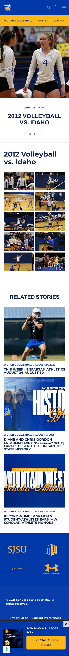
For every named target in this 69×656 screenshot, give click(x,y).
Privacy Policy (18, 618)
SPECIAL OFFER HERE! (50, 642)
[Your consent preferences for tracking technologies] (6, 649)
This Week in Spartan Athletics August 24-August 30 (34, 371)
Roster (43, 20)
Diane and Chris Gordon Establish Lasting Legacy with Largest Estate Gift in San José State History (34, 444)
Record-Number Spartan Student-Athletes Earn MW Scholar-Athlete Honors (30, 519)
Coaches (59, 20)
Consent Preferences (46, 618)
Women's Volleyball (18, 364)
